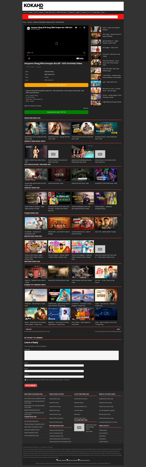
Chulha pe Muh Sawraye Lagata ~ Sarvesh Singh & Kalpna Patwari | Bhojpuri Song (34, 257)
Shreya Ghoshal (103, 433)
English (78, 12)
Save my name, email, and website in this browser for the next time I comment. (48, 380)
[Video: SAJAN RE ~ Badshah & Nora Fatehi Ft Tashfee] (36, 277)
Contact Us (50, 447)
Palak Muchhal (103, 430)
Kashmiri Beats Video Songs (106, 418)
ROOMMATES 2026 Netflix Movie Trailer (106, 183)
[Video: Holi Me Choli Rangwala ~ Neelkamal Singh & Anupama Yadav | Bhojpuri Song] (83, 252)
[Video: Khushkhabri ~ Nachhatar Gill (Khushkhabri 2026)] (36, 228)
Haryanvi (41, 12)
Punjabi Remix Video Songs (106, 398)
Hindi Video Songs (54, 402)
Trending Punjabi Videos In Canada (108, 422)
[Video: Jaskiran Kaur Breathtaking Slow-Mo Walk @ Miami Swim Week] (83, 157)
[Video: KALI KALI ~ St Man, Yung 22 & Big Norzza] (106, 277)
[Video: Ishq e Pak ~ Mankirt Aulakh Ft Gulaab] (106, 228)
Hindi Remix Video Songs (105, 402)
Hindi (35, 12)
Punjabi (30, 12)
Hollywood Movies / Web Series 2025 (37, 164)
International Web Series (80, 406)
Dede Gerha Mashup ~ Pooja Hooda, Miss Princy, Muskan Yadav (111, 63)
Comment (27, 349)
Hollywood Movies (79, 402)
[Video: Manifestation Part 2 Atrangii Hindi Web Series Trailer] (36, 133)
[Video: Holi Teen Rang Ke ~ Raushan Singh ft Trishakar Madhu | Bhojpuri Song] (59, 252)
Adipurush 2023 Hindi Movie (56, 430)
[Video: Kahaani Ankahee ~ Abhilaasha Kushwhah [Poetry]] (106, 203)
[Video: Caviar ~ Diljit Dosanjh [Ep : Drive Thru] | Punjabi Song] (106, 319)
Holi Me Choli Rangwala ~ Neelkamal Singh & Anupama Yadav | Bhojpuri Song (82, 257)
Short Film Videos (78, 410)
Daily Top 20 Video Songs (55, 422)
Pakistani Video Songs (80, 418)
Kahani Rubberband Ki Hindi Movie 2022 (59, 439)
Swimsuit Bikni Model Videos (34, 141)
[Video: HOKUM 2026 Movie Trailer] (59, 180)
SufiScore (84, 12)
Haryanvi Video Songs (55, 406)
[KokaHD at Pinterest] (72, 460)
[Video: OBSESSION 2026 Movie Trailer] (83, 180)
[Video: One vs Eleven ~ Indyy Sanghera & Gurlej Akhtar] (83, 319)
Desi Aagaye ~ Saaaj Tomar (110, 47)
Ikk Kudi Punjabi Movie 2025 (32, 435)
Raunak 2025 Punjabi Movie (32, 421)
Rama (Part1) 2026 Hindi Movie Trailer (58, 280)
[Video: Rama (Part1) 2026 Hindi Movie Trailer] (59, 277)
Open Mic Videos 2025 (32, 188)
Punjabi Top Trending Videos (35, 285)
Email (26, 368)
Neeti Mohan (102, 436)
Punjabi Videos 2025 (31, 213)
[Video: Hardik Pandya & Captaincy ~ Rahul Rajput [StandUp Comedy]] (36, 203)
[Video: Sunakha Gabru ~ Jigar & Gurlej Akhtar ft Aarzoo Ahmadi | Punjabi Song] (59, 300)
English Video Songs (54, 410)
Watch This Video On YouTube (32, 106)
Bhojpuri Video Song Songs (56, 418)
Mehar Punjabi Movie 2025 (31, 432)
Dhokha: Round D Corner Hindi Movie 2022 (60, 441)
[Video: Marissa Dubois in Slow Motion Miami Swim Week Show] (100, 157)
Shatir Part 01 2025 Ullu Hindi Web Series (91, 427)
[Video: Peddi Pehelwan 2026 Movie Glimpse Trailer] (83, 277)
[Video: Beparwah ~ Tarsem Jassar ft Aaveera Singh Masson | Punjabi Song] (59, 319)
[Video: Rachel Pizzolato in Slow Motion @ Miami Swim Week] (53, 157)
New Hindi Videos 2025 (32, 261)
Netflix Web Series (62, 12)
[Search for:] (73, 16)
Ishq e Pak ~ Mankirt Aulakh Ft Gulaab (105, 232)
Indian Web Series (50, 12)
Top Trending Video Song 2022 (107, 410)
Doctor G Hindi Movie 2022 (56, 433)
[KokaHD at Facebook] (83, 460)
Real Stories (77, 414)
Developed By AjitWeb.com (103, 463)
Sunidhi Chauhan (103, 441)
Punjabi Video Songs (54, 398)
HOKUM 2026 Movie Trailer (55, 183)
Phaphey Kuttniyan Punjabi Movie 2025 (34, 424)
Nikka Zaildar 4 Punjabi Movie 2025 (33, 427)
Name (26, 363)
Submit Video (96, 12)
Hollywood (71, 12)
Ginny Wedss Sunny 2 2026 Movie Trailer (34, 398)
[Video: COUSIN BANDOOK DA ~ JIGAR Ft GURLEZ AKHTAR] (83, 228)
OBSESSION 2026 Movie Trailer (80, 183)
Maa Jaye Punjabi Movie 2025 (32, 430)
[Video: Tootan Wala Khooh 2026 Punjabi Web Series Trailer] (83, 133)
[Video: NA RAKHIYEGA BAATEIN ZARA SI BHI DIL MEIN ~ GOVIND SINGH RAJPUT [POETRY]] (59, 203)
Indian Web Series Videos (80, 398)
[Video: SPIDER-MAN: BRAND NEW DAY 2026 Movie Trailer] (36, 180)
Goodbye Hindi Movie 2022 (56, 436)
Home (25, 12)
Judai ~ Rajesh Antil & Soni (110, 82)
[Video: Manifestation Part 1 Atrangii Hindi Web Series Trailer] (59, 133)
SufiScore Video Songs (55, 414)
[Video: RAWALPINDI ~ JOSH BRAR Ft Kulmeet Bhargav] (59, 228)
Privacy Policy (43, 447)
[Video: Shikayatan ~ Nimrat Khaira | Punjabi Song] (36, 300)
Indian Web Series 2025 (32, 118)
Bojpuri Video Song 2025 (33, 236)
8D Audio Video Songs (104, 414)
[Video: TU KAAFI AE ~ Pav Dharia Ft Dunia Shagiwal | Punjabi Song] (83, 300)
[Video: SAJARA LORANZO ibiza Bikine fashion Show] (36, 157)
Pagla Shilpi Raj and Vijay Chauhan (112, 102)
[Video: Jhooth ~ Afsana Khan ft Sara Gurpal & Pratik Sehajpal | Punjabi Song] (36, 319)
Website (26, 374)
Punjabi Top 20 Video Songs (106, 406)
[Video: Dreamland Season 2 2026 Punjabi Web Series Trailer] (106, 133)
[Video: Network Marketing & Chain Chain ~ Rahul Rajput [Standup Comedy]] (83, 203)
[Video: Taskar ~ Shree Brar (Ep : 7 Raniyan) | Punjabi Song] (106, 300)
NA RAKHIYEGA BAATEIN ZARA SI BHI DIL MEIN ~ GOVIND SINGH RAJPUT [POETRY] (58, 208)
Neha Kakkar (102, 439)
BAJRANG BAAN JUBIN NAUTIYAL (32, 410)
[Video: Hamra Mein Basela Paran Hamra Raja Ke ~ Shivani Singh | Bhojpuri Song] (100, 252)
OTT (89, 12)
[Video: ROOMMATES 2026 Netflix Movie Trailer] (106, 180)
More (103, 12)
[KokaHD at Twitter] (61, 460)
